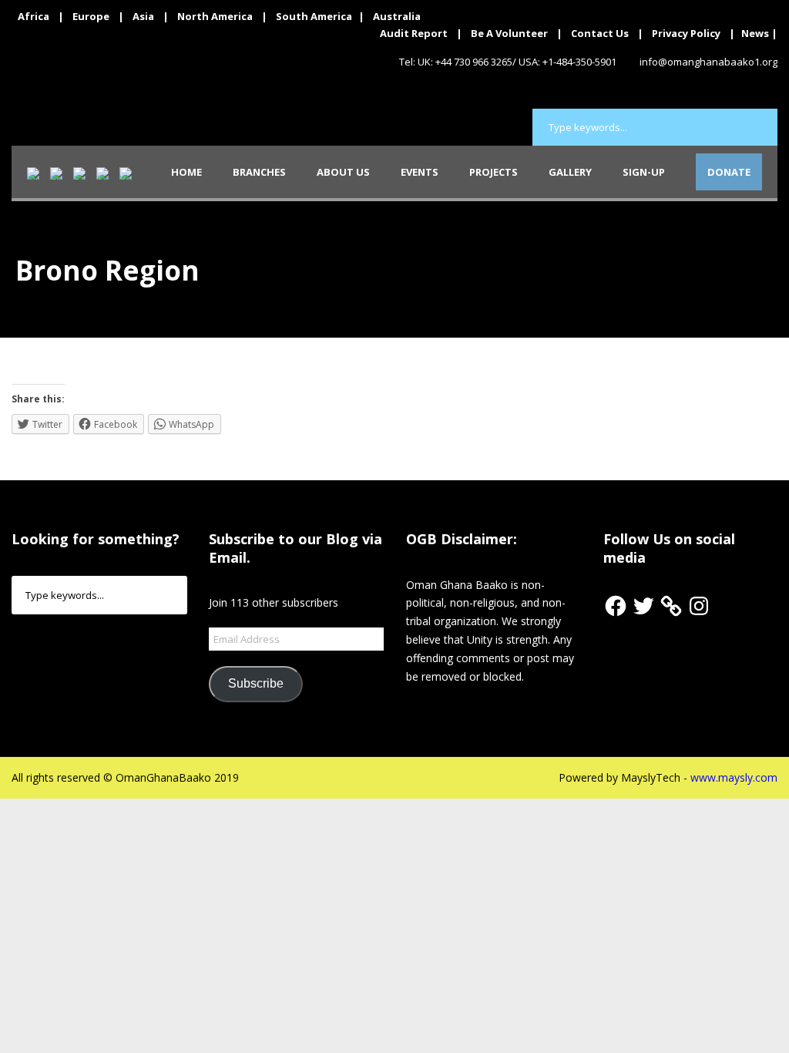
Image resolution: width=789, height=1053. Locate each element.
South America (314, 16)
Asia (143, 16)
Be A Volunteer (509, 33)
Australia (397, 16)
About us (343, 172)
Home (186, 172)
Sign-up (644, 172)
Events (419, 172)
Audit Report (414, 33)
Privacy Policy (686, 33)
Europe (90, 16)
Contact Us (600, 33)
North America (215, 16)
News (755, 33)
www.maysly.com (733, 777)
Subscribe (256, 683)
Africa (33, 16)
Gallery (570, 172)
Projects (493, 172)
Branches (259, 172)
